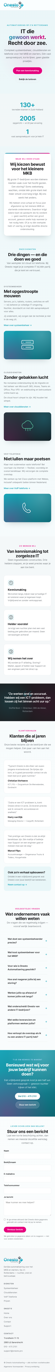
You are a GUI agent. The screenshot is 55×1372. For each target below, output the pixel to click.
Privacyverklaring (32, 1367)
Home (6, 1313)
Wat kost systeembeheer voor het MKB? (24, 954)
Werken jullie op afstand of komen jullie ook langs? (22, 994)
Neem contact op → (17, 884)
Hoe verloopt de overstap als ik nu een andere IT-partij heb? (24, 1035)
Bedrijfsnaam (10, 1162)
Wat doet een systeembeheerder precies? (25, 941)
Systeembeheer (11, 1288)
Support (7, 1326)
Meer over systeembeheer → (18, 325)
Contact (7, 1322)
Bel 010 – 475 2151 (27, 1096)
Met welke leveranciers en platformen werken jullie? (22, 1021)
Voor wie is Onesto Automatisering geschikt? (22, 968)
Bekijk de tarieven (27, 79)
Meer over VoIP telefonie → (17, 488)
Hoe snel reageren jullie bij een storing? (24, 981)
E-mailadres (9, 1174)
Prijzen (7, 1301)
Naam (6, 1151)
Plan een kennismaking (27, 70)
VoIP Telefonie (10, 1297)
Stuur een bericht (27, 1104)
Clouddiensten (10, 1292)
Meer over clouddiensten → (17, 406)
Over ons (8, 1317)
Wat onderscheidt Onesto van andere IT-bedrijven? (24, 1008)
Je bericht (8, 1197)
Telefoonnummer (12, 1185)
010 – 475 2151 (10, 1347)
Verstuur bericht (15, 1229)
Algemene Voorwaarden (13, 1367)
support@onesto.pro (13, 1351)
